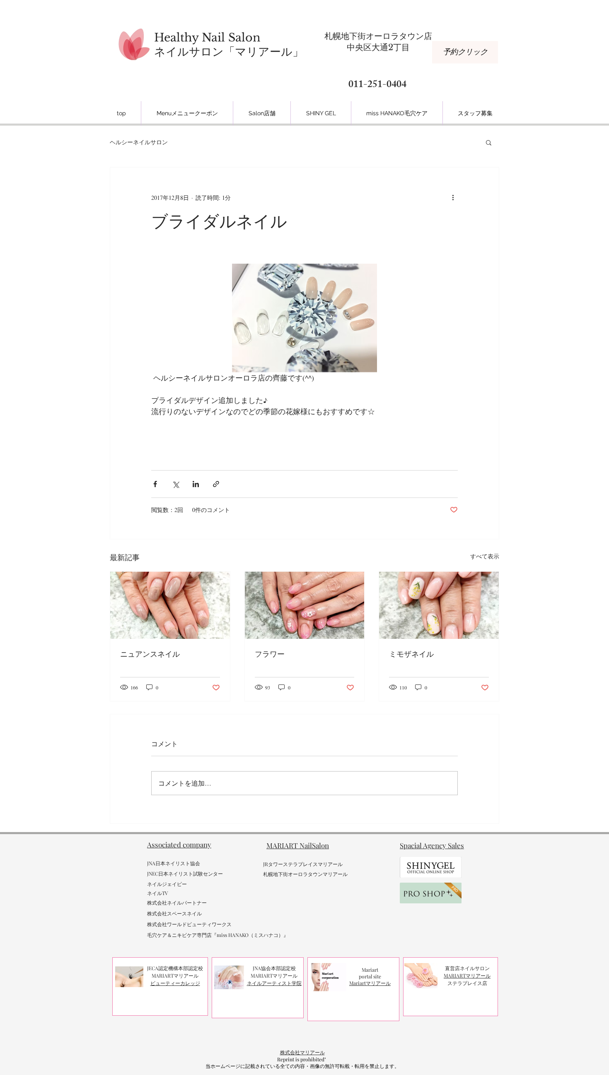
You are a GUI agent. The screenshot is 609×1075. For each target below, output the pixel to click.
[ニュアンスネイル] (170, 605)
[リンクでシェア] (216, 484)
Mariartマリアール (370, 983)
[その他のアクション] (453, 197)
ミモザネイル (411, 654)
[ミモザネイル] (439, 605)
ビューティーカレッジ (175, 983)
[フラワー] (305, 605)
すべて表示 (484, 556)
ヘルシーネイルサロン (139, 142)
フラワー (270, 654)
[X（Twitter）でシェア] (175, 484)
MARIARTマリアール (467, 975)
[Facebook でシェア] (155, 484)
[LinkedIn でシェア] (196, 484)
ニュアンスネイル (150, 654)
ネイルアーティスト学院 (274, 983)
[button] (489, 142)
